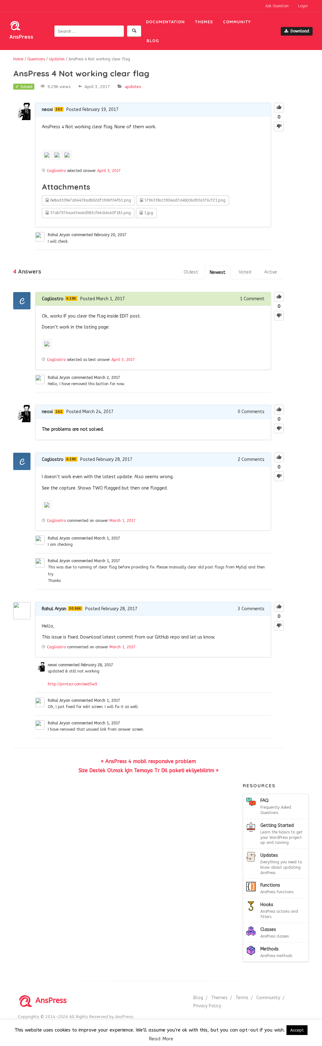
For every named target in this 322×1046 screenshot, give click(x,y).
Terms (242, 997)
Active (270, 272)
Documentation (165, 21)
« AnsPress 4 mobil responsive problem (148, 761)
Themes (204, 21)
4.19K (71, 298)
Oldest (191, 272)
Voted (245, 272)
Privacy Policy (207, 1006)
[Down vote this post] (279, 126)
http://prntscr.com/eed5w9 (72, 684)
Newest (217, 272)
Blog (153, 40)
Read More (161, 1039)
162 (59, 109)
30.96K (75, 608)
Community (237, 21)
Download (300, 31)
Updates (133, 86)
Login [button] (303, 6)
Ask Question (277, 6)
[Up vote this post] (279, 107)
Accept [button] (297, 1030)
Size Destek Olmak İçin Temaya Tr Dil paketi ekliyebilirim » (149, 770)
